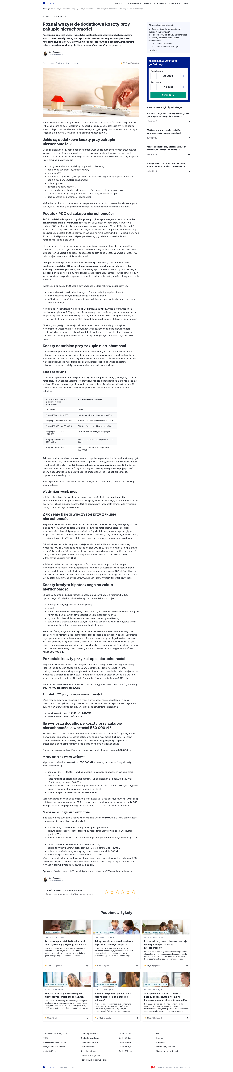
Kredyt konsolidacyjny (91, 1038)
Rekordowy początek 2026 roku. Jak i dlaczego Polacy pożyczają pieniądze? (65, 943)
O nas (159, 1033)
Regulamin (160, 1042)
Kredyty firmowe (88, 1046)
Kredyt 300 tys (49, 1051)
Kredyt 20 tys (124, 1033)
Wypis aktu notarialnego (168, 46)
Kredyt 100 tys (125, 1051)
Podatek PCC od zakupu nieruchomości (169, 35)
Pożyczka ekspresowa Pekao (94, 1060)
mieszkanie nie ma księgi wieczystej (111, 524)
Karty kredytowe (88, 1051)
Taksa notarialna (164, 43)
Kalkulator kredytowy (90, 1055)
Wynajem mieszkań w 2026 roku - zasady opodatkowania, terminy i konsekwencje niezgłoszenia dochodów (167, 165)
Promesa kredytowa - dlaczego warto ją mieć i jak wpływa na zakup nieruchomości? (168, 115)
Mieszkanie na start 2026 (54, 1042)
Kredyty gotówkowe (90, 1033)
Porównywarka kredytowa (55, 1033)
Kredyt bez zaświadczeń (54, 1046)
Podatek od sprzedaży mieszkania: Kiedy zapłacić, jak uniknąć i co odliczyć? (166, 148)
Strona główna (48, 9)
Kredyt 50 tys (124, 1046)
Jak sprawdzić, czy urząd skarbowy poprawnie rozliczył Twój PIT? (114, 943)
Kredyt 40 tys (124, 1042)
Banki (186, 3)
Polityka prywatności (165, 1046)
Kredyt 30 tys (124, 1038)
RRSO (45, 1038)
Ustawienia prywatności (167, 1051)
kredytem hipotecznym (78, 190)
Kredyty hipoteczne (63, 9)
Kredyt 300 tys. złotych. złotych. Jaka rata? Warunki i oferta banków (97, 871)
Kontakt (159, 1038)
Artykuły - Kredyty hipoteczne (83, 9)
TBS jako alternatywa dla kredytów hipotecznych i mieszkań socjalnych (164, 131)
